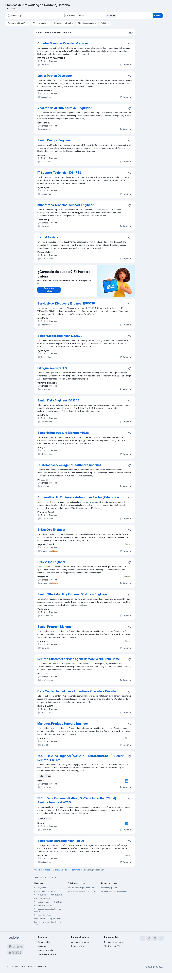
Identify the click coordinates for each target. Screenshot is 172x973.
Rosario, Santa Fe (41, 888)
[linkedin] (161, 938)
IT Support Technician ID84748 (59, 172)
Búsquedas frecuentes (44, 877)
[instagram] (148, 938)
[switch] (131, 32)
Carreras (42, 946)
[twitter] (155, 938)
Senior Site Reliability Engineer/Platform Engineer (72, 594)
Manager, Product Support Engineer (62, 723)
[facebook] (142, 938)
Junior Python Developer (54, 76)
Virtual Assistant (49, 237)
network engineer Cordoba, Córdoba (82, 891)
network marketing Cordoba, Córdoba (82, 888)
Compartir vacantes (80, 942)
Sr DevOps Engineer (51, 530)
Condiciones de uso (16, 966)
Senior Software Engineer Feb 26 (60, 841)
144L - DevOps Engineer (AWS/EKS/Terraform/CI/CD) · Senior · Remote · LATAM (81, 758)
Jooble (162, 967)
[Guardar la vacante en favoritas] (129, 43)
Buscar (157, 15)
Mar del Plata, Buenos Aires (45, 891)
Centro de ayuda (45, 950)
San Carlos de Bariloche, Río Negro (48, 902)
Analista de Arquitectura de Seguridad (64, 108)
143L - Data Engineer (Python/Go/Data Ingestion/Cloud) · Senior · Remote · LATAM (77, 800)
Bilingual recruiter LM (52, 368)
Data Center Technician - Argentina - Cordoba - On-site (76, 691)
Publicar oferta (77, 946)
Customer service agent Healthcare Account (69, 465)
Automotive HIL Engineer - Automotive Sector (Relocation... (79, 497)
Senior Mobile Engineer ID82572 (59, 336)
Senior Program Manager (55, 626)
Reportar (127, 64)
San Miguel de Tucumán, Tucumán (48, 895)
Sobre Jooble (44, 942)
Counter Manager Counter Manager (62, 43)
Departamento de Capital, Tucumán (48, 918)
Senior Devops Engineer (54, 140)
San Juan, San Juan (42, 915)
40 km (109, 15)
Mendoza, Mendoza (42, 898)
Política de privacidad (37, 966)
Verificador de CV (112, 946)
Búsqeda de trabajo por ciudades (114, 891)
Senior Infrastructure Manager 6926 (63, 433)
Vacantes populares (109, 888)
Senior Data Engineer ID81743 (58, 400)
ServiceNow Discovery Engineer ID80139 (66, 303)
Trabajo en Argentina (47, 954)
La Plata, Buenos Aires (43, 905)
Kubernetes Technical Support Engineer (65, 205)
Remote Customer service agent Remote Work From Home (78, 659)
